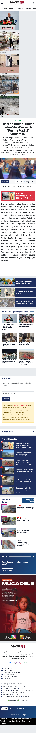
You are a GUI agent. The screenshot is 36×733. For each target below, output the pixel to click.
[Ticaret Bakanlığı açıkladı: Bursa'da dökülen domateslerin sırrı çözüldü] (26, 354)
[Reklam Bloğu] (18, 608)
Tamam (3, 724)
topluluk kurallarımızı (21, 405)
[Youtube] (21, 662)
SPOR (22, 692)
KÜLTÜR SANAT (18, 690)
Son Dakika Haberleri (11, 676)
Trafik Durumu (8, 670)
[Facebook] (10, 662)
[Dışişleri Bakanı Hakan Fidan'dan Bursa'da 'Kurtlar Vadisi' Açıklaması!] (18, 168)
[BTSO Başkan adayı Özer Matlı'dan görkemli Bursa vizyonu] (9, 319)
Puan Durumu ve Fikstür (12, 672)
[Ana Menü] (2, 3)
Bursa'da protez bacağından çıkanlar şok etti (8, 344)
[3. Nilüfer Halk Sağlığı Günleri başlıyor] (26, 319)
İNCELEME (6, 690)
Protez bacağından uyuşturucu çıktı (25, 343)
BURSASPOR (7, 686)
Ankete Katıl (7, 570)
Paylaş (6, 181)
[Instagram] (18, 662)
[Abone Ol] (29, 182)
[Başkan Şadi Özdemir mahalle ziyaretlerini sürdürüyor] (9, 354)
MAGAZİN (29, 690)
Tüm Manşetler (9, 674)
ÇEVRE (17, 686)
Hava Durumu (8, 668)
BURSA (4, 8)
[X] (14, 662)
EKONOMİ (14, 688)
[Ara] (33, 3)
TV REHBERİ (27, 697)
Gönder (6, 399)
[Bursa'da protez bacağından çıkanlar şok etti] (9, 337)
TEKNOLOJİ (7, 694)
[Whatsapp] (25, 662)
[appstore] (12, 701)
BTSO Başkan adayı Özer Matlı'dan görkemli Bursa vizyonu (8, 327)
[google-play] (23, 701)
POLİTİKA (6, 692)
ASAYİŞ (20, 8)
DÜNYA (24, 686)
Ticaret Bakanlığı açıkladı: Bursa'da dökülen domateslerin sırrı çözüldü (26, 362)
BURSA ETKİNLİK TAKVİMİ (11, 697)
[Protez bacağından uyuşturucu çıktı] (26, 337)
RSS (5, 709)
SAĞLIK (14, 692)
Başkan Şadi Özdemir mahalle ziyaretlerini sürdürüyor (9, 361)
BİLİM (13, 684)
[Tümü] (33, 432)
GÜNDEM (12, 8)
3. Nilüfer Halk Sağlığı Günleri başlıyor (26, 325)
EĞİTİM (5, 688)
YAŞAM (28, 8)
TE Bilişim (23, 715)
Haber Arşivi (8, 679)
